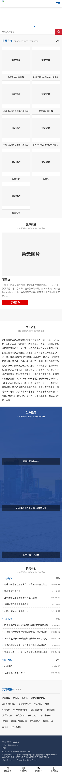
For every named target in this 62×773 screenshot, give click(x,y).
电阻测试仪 (16, 726)
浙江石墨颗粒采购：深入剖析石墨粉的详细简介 (32, 645)
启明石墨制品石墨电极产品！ (32, 610)
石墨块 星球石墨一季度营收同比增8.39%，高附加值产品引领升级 (32, 638)
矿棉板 (16, 698)
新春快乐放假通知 (32, 590)
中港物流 (38, 703)
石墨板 (33, 757)
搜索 (58, 32)
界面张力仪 (48, 721)
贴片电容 (6, 698)
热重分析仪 (20, 715)
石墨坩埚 (27, 757)
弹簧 (47, 703)
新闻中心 (38, 771)
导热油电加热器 (38, 698)
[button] (27, 26)
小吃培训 (6, 709)
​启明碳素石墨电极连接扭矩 (32, 604)
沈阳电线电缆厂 (9, 703)
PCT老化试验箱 (20, 709)
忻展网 (25, 698)
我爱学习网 (7, 715)
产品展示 (23, 771)
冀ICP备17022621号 (10, 760)
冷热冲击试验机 (37, 709)
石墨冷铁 (40, 757)
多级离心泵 (33, 715)
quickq (5, 726)
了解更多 (15, 302)
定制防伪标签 (25, 703)
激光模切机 (35, 721)
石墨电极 (32, 666)
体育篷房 (51, 709)
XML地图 (22, 760)
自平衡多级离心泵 (19, 721)
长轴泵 (5, 721)
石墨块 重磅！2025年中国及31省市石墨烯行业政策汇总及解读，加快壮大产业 (32, 625)
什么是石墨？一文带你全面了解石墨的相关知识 (32, 651)
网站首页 (7, 771)
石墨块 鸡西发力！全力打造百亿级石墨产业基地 (32, 631)
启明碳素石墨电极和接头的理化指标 (32, 597)
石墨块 (46, 757)
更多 (58, 40)
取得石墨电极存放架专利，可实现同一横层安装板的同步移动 (32, 584)
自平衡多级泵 (47, 715)
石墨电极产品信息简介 (32, 672)
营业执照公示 (31, 760)
